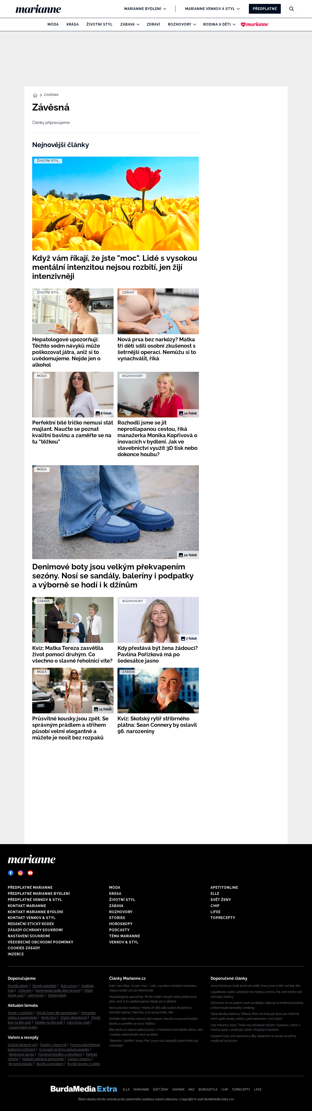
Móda (53, 24)
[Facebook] (11, 873)
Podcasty (119, 930)
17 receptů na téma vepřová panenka (64, 1049)
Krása (73, 24)
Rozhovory (179, 24)
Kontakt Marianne (27, 906)
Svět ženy (221, 900)
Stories (117, 918)
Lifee (216, 912)
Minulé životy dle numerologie (57, 1013)
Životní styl (100, 24)
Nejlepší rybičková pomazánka (43, 1059)
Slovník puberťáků (44, 986)
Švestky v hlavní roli (53, 1045)
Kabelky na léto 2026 (49, 1022)
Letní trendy (36, 995)
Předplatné (265, 9)
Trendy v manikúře (20, 1013)
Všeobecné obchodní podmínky (40, 942)
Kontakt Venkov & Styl (32, 918)
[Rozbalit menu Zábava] (137, 24)
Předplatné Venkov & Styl (35, 900)
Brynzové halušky (21, 1064)
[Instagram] (20, 873)
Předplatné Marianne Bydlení (39, 894)
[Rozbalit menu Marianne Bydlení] (163, 8)
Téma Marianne (124, 936)
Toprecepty (223, 918)
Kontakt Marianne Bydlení (35, 912)
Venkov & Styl (123, 942)
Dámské (178, 1089)
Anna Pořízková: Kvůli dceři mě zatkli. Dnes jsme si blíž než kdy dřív (255, 986)
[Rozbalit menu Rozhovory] (193, 24)
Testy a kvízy (69, 986)
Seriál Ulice (48, 1017)
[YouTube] (30, 873)
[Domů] (42, 9)
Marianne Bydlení (142, 9)
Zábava (127, 24)
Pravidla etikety (18, 986)
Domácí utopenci (79, 1059)
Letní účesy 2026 (78, 1022)
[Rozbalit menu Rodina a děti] (233, 24)
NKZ (191, 1089)
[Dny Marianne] (254, 24)
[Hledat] (291, 9)
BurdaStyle (207, 1089)
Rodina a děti (217, 24)
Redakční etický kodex (31, 924)
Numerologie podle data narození (57, 990)
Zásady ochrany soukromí (35, 930)
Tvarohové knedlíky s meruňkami (60, 1054)
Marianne (141, 1089)
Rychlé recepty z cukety (83, 1064)
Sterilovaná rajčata (21, 1054)
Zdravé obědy (57, 995)
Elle (215, 894)
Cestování (24, 990)
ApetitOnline (224, 887)
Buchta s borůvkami (50, 1064)
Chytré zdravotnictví (73, 1017)
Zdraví (153, 24)
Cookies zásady (24, 948)
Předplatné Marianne (30, 887)
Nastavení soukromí (29, 936)
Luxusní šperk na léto (23, 1027)
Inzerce (16, 954)
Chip (215, 906)
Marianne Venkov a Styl (210, 9)
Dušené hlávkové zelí (22, 1045)
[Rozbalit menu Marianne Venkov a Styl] (237, 8)
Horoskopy (121, 924)
